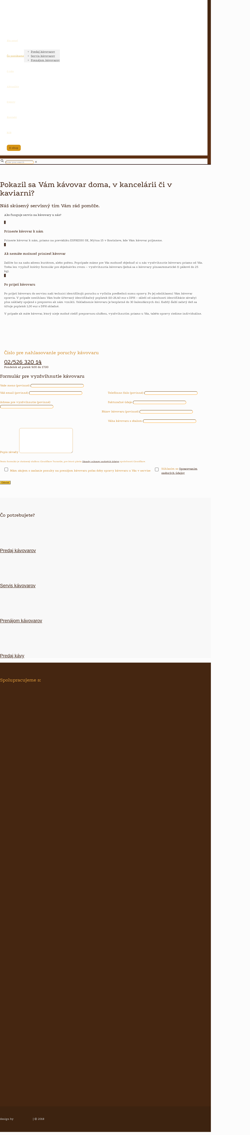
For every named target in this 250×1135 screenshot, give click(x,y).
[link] (36, 162)
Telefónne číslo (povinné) (125, 392)
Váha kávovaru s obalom (125, 420)
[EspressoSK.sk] (102, 24)
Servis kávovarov (18, 585)
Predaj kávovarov (18, 550)
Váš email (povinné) (14, 392)
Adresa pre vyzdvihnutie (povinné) (25, 402)
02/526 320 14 (23, 361)
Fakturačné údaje (120, 402)
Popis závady (9, 452)
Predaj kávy (12, 655)
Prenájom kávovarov (21, 620)
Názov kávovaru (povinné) (120, 411)
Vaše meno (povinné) (15, 385)
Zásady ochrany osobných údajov (100, 461)
